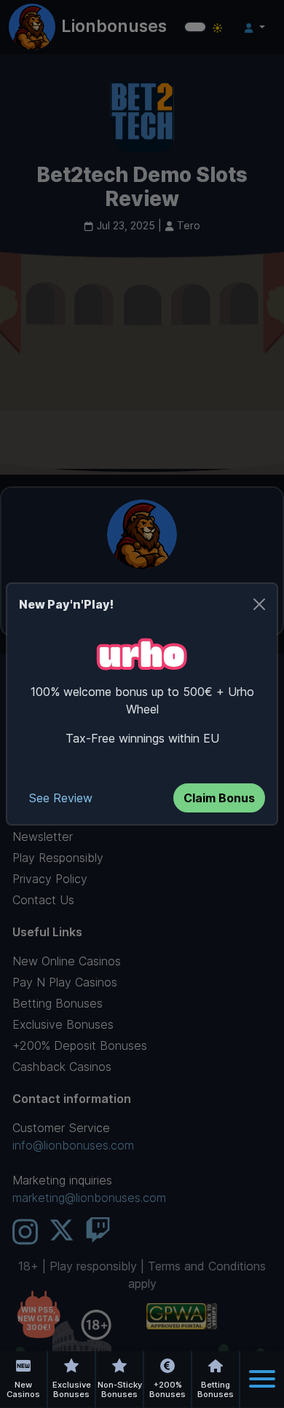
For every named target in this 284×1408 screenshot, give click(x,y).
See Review (60, 798)
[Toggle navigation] (262, 1379)
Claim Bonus (219, 798)
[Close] (259, 604)
